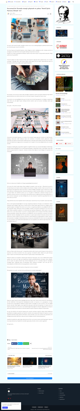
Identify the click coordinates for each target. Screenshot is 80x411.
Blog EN (24, 1)
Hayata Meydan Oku (45, 409)
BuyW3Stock (62, 399)
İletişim (65, 1)
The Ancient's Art (64, 103)
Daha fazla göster (48, 355)
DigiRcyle (61, 397)
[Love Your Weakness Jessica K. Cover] (58, 122)
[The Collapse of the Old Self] (58, 117)
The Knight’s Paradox (65, 126)
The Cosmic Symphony (65, 132)
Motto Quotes (41, 390)
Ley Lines (62, 98)
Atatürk (52, 1)
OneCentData (62, 395)
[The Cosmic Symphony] (58, 133)
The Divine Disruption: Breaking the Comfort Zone (13, 367)
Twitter (21, 343)
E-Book (36, 1)
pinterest (69, 143)
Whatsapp (26, 343)
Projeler (41, 1)
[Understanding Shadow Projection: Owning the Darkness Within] (58, 110)
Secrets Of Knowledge (61, 93)
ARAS (36, 409)
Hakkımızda (59, 1)
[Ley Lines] (58, 100)
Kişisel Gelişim (13, 6)
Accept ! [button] (5, 407)
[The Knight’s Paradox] (58, 128)
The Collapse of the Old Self (66, 116)
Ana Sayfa (8, 6)
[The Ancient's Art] (58, 105)
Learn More (9, 405)
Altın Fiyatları (58, 148)
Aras (61, 390)
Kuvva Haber (41, 393)
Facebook (15, 343)
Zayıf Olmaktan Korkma (27, 366)
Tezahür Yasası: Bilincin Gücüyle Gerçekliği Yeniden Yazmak (44, 367)
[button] (73, 2)
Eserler (47, 1)
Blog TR (30, 1)
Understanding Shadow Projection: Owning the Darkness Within (65, 110)
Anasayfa (11, 1)
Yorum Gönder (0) (29, 378)
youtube (60, 143)
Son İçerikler (18, 1)
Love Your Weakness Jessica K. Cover (66, 122)
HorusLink (62, 393)
